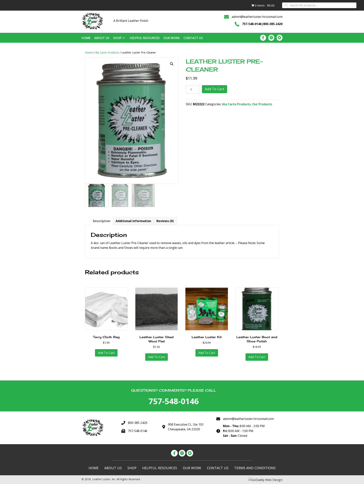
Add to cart (214, 89)
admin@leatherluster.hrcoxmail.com (257, 17)
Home (89, 52)
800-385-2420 (272, 24)
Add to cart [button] (106, 353)
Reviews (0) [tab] (165, 221)
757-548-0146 (251, 24)
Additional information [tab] (133, 221)
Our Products (262, 104)
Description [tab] (101, 221)
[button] (171, 63)
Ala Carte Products (107, 52)
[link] (86, 38)
